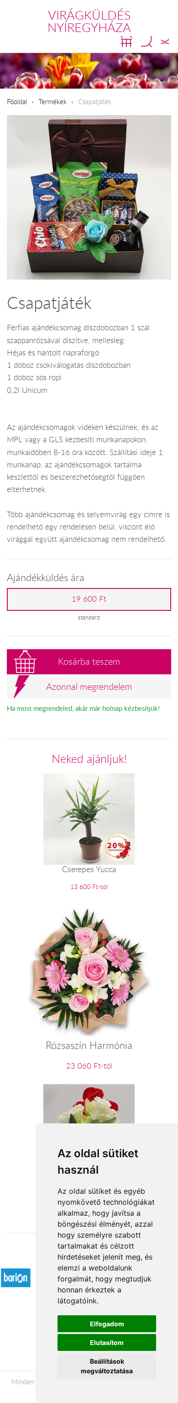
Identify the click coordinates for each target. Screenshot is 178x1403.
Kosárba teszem (89, 661)
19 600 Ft (89, 599)
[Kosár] (126, 41)
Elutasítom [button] (107, 1342)
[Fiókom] (165, 41)
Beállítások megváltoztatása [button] (107, 1366)
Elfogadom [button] (107, 1324)
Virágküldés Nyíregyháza (89, 21)
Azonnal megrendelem (89, 686)
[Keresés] (146, 41)
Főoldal (17, 101)
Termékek (52, 101)
